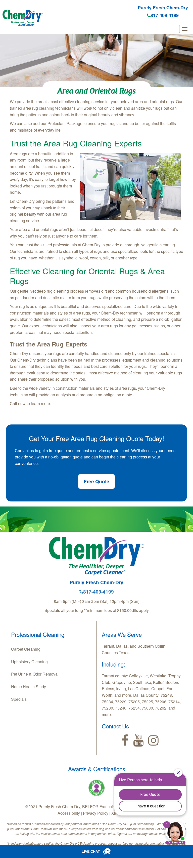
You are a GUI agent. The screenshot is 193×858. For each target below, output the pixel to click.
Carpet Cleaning (25, 649)
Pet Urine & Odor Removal (35, 674)
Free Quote (96, 481)
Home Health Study (28, 686)
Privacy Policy (95, 813)
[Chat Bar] (96, 851)
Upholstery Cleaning (29, 662)
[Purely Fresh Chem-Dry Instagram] (153, 740)
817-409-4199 (165, 15)
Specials (19, 699)
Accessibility (69, 813)
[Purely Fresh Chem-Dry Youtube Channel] (138, 740)
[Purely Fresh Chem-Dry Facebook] (125, 740)
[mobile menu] (184, 29)
